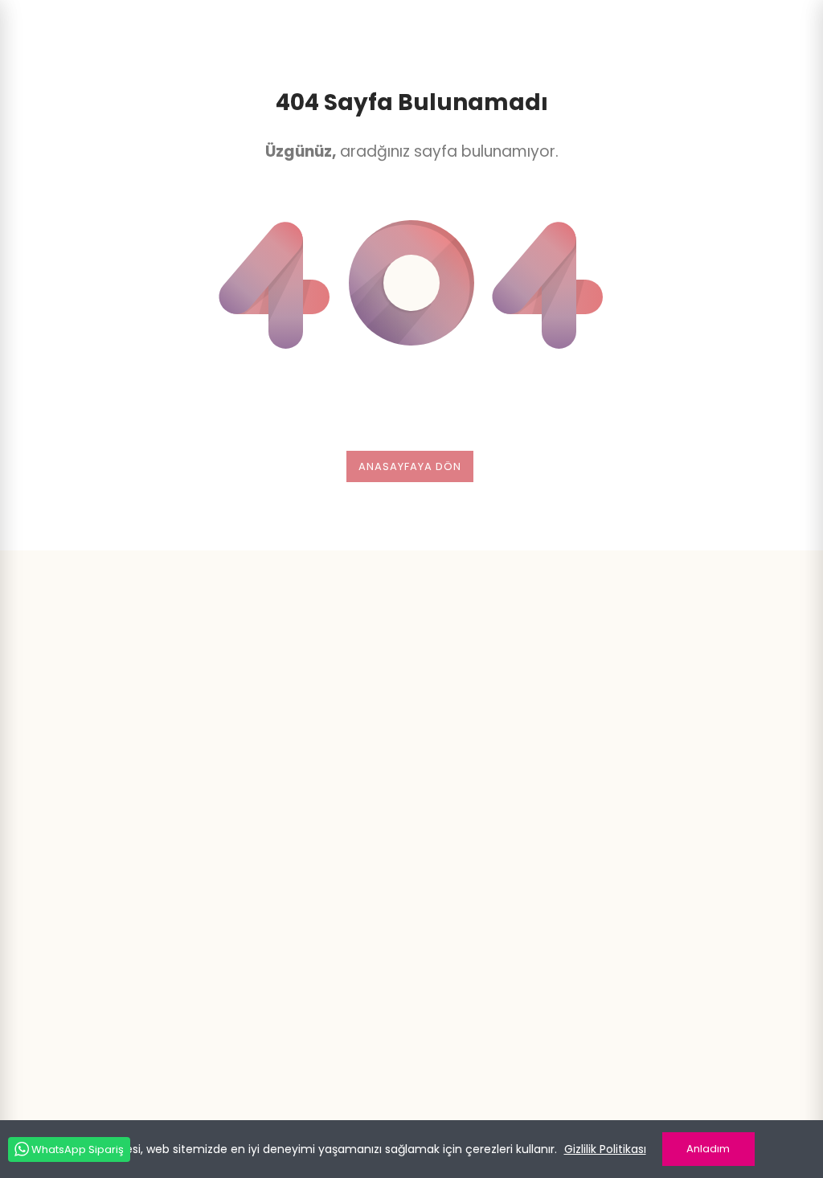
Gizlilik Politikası (605, 1149)
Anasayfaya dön (409, 466)
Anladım (708, 1148)
